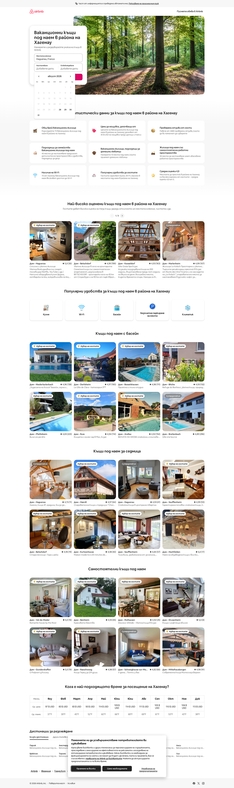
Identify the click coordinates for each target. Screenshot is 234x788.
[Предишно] (112, 216)
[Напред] (122, 216)
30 (70, 109)
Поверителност (57, 783)
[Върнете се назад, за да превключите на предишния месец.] (39, 76)
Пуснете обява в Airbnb (190, 11)
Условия (71, 783)
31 (38, 115)
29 (65, 109)
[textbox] (46, 68)
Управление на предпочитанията (148, 769)
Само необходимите (117, 768)
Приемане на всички (85, 768)
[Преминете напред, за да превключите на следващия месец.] (70, 76)
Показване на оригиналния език (144, 3)
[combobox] (58, 59)
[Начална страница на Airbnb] (37, 11)
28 (60, 109)
